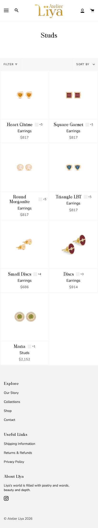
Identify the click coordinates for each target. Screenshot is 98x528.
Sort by (83, 64)
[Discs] (73, 244)
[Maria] (24, 316)
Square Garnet (68, 124)
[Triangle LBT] (73, 167)
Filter (9, 64)
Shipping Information (19, 444)
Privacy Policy (14, 462)
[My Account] (82, 10)
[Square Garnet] (73, 95)
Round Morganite (20, 199)
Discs (69, 274)
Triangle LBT (69, 197)
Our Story (11, 393)
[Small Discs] (24, 244)
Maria (19, 346)
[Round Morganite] (24, 167)
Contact (9, 420)
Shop (8, 411)
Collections (12, 402)
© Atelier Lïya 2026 (18, 518)
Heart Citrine (20, 124)
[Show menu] (6, 11)
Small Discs (19, 274)
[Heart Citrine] (24, 95)
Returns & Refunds (18, 453)
